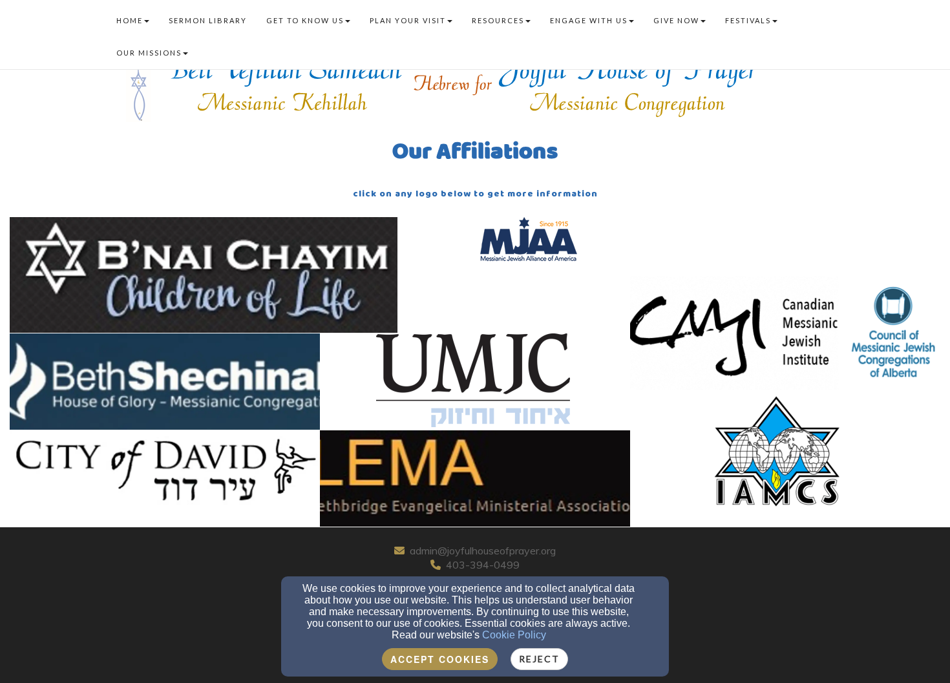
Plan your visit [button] (408, 20)
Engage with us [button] (589, 20)
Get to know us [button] (305, 20)
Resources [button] (498, 20)
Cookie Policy (514, 634)
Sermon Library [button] (208, 20)
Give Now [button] (676, 20)
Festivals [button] (748, 20)
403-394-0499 (483, 564)
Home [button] (129, 20)
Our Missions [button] (149, 52)
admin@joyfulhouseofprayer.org (483, 550)
